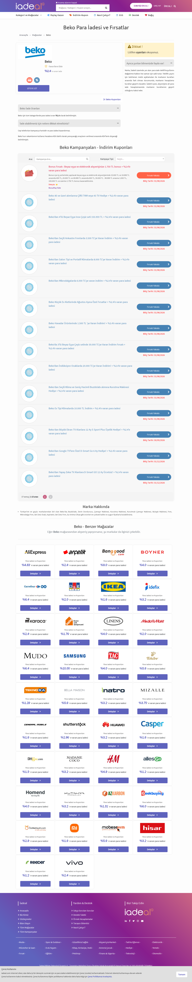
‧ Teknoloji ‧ (130, 953)
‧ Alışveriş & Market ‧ (107, 942)
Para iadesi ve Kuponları (35, 561)
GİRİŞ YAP (157, 6)
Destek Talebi (79, 914)
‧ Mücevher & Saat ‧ (27, 947)
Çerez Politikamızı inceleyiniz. (100, 976)
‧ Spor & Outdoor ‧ (53, 942)
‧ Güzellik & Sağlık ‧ (80, 942)
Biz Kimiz (24, 914)
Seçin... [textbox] (120, 158)
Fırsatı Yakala (153, 175)
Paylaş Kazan (57, 15)
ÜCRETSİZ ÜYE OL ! (141, 6)
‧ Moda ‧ (21, 942)
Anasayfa (24, 910)
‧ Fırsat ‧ (21, 953)
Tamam (181, 974)
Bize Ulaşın (25, 923)
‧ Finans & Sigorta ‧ (107, 953)
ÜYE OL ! (168, 6)
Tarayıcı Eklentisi (81, 923)
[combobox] (140, 159)
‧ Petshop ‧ (76, 953)
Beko (48, 61)
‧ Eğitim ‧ (49, 953)
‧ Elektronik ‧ (157, 942)
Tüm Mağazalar (27, 927)
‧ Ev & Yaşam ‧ (51, 947)
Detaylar (52, 184)
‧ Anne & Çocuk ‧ (105, 947)
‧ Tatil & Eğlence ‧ (132, 942)
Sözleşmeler (26, 919)
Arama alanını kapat (67, 2)
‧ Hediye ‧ (129, 947)
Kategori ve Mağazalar (27, 15)
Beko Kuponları (113, 99)
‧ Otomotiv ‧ (157, 953)
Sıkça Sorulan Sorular (83, 910)
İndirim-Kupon (80, 15)
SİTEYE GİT (33, 88)
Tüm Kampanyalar (28, 931)
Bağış (151, 15)
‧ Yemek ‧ (156, 947)
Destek (135, 15)
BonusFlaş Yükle (55, 188)
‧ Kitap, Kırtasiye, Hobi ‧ (82, 947)
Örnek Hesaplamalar (83, 919)
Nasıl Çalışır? (103, 15)
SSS (120, 15)
